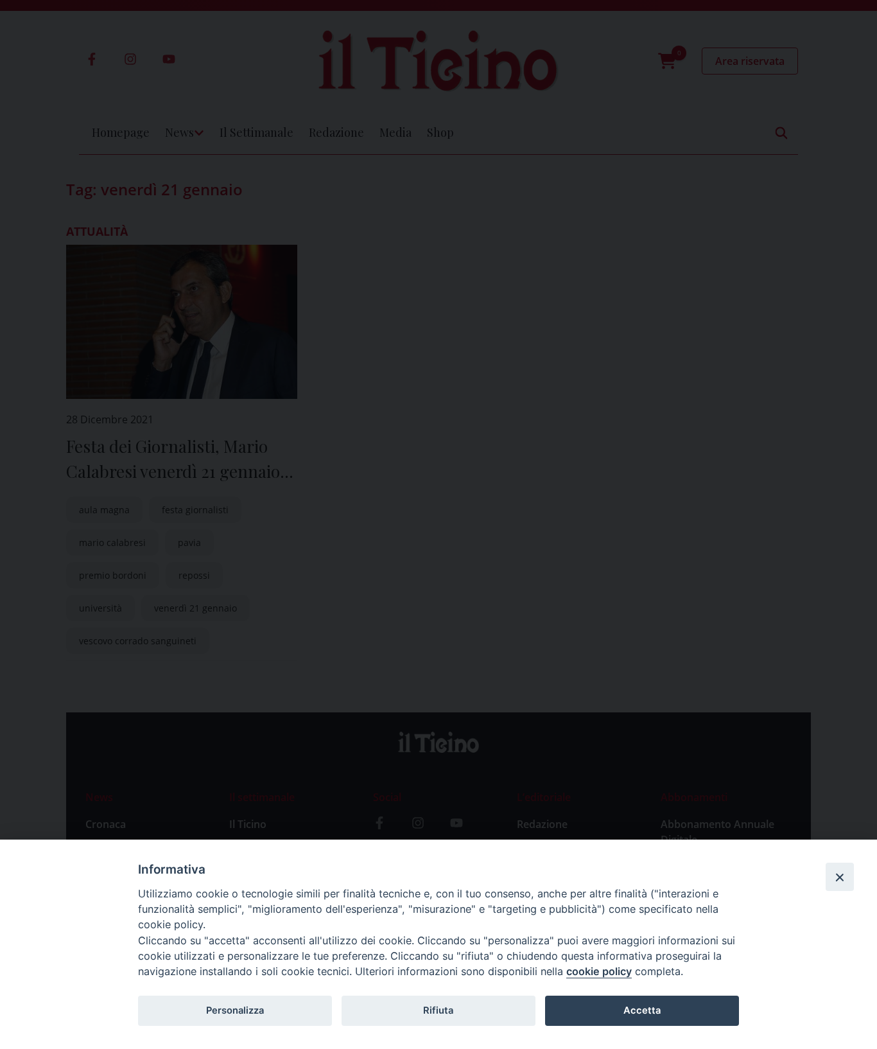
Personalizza (235, 1010)
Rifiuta (438, 1010)
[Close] (840, 877)
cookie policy (599, 971)
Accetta (642, 1010)
